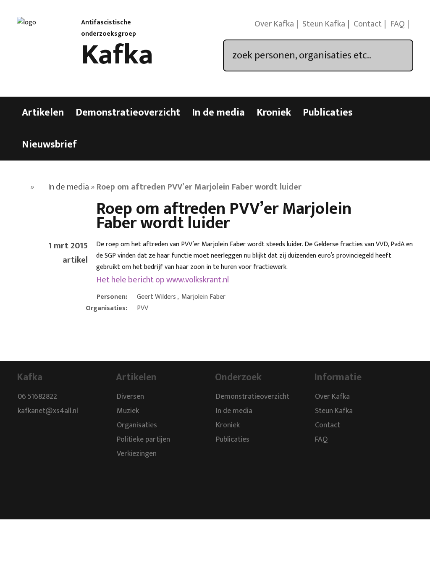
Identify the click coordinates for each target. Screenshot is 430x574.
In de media (218, 112)
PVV (142, 308)
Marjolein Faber (203, 297)
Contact (368, 24)
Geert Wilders (156, 297)
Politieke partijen (143, 439)
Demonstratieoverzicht (128, 112)
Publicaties (328, 112)
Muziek (128, 411)
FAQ (397, 24)
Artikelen (43, 112)
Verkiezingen (137, 454)
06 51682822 (37, 396)
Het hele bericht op (162, 280)
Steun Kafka (323, 24)
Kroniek (274, 112)
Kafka (117, 55)
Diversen (130, 396)
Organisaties (137, 425)
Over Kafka (274, 24)
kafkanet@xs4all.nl (48, 411)
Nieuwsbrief (49, 144)
